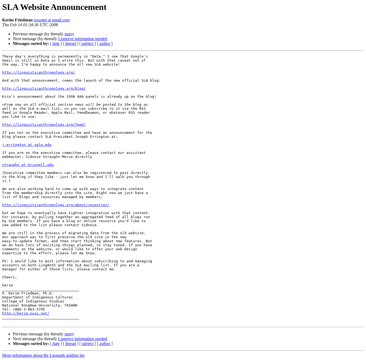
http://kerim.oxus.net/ (25, 313)
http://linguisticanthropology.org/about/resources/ (55, 205)
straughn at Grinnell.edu (28, 165)
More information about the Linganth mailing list (43, 355)
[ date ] (56, 43)
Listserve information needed (82, 38)
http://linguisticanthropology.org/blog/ (44, 88)
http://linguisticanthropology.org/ (38, 72)
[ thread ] (70, 43)
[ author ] (105, 43)
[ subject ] (87, 43)
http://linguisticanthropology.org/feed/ (44, 125)
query (69, 34)
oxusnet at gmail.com (52, 20)
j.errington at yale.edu (26, 145)
